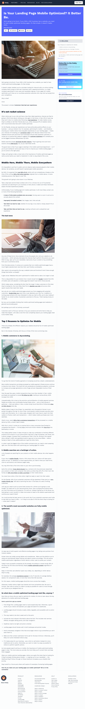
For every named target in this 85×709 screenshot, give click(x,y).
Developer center (72, 678)
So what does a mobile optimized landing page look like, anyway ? (70, 55)
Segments (20, 693)
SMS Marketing (21, 688)
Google (41, 279)
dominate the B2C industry (24, 141)
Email (29, 30)
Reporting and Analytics (23, 701)
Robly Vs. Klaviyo (38, 701)
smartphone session (22, 576)
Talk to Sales (54, 680)
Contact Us (54, 678)
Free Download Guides (40, 678)
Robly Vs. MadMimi (39, 696)
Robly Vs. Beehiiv (38, 699)
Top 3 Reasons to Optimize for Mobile (67, 44)
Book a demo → (70, 100)
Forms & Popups (21, 691)
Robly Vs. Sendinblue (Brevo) (41, 698)
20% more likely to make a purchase (18, 472)
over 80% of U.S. (22, 172)
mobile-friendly (14, 458)
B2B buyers (14, 143)
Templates (20, 696)
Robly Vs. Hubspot (39, 695)
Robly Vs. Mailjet (38, 691)
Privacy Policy (54, 686)
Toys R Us (47, 427)
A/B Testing (20, 694)
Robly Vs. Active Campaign (41, 693)
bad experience (32, 120)
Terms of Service (55, 685)
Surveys (19, 697)
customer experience (36, 136)
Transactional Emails (73, 681)
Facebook (13, 30)
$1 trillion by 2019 (27, 395)
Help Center (54, 681)
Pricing (19, 678)
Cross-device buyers (19, 469)
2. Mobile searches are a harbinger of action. (69, 49)
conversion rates (25, 132)
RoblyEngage (21, 685)
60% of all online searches (21, 174)
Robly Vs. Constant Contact (41, 690)
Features (20, 680)
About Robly (4, 682)
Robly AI (19, 681)
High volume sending (73, 680)
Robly (6, 2)
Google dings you (14, 293)
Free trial (79, 2)
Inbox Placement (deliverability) (25, 702)
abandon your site (35, 286)
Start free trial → (70, 86)
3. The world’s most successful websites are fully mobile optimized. (70, 52)
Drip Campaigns (21, 689)
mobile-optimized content (35, 565)
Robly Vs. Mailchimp (39, 688)
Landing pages (21, 699)
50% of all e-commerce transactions (24, 420)
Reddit (22, 30)
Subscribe (70, 74)
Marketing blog (38, 680)
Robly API (70, 683)
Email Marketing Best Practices (42, 683)
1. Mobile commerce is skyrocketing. (67, 47)
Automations (21, 686)
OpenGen (20, 683)
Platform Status (55, 683)
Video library (37, 681)
